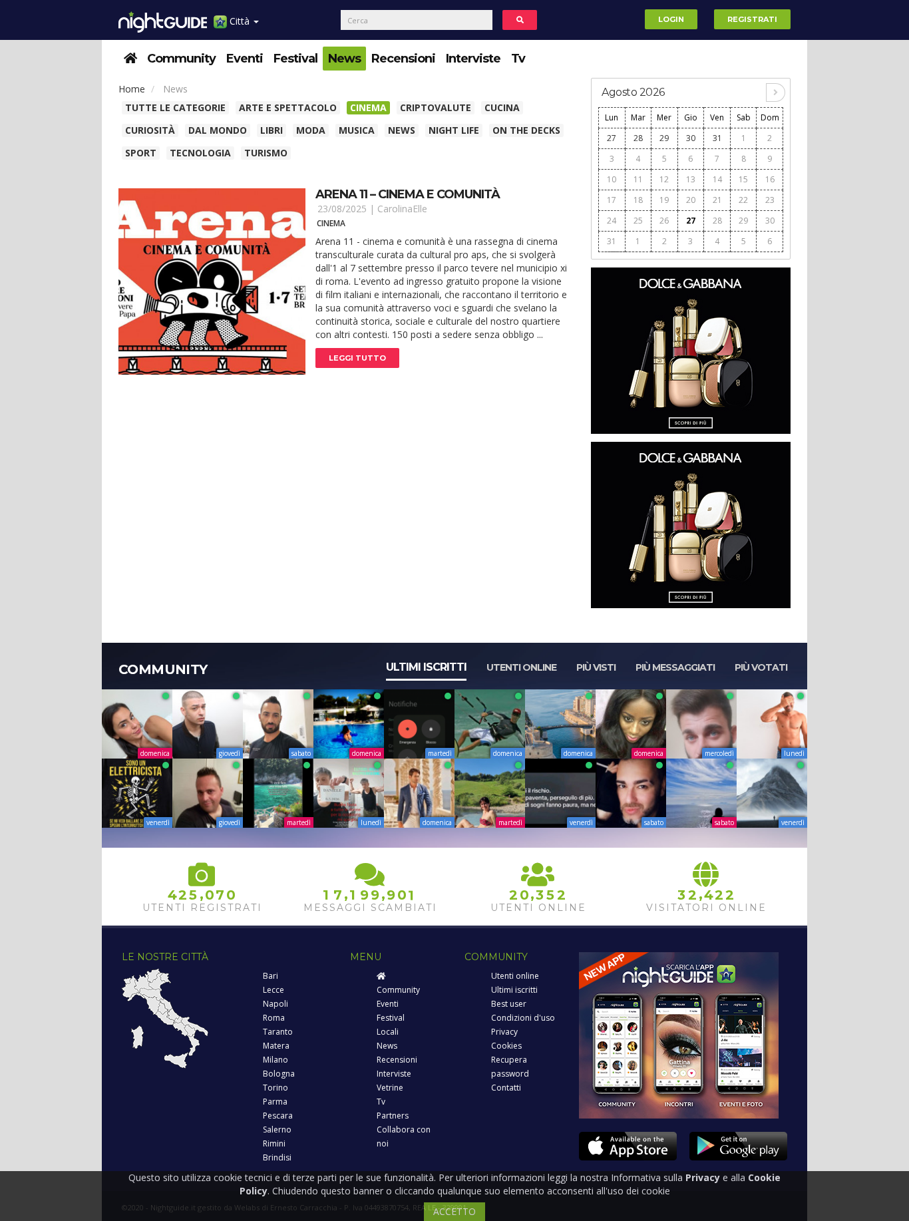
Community (181, 58)
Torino (275, 1087)
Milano (275, 1059)
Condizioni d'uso (523, 1017)
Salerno (277, 1129)
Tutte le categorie (175, 107)
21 (717, 200)
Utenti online (521, 667)
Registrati (752, 19)
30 (690, 138)
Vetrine (390, 1087)
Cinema (368, 107)
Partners (393, 1115)
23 (770, 200)
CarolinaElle (402, 208)
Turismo (265, 152)
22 (743, 200)
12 (664, 179)
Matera (276, 1045)
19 (664, 200)
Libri (271, 130)
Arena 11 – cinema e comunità (407, 194)
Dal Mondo (217, 130)
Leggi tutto (357, 358)
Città (239, 21)
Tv (518, 58)
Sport (140, 152)
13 (690, 179)
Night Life (454, 130)
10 (611, 179)
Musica (357, 130)
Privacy (504, 1031)
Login (671, 19)
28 (638, 138)
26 (664, 220)
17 (611, 200)
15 (743, 179)
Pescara (278, 1115)
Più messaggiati (675, 667)
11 (638, 179)
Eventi (244, 58)
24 (611, 220)
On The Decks (526, 130)
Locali (388, 1031)
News (344, 58)
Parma (275, 1101)
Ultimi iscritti (426, 667)
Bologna (279, 1073)
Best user (508, 1003)
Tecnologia (200, 152)
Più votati (761, 667)
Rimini (274, 1143)
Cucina (502, 107)
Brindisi (277, 1157)
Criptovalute (435, 107)
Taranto (278, 1031)
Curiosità (150, 130)
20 (690, 200)
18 (638, 200)
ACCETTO (454, 1211)
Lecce (273, 989)
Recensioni (403, 58)
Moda (310, 130)
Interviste (473, 58)
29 (664, 138)
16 (770, 179)
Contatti (506, 1087)
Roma (274, 1017)
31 (717, 138)
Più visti (596, 667)
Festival (295, 58)
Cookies (506, 1045)
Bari (270, 975)
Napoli (275, 1003)
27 (611, 138)
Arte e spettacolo (288, 107)
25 (638, 220)
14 (717, 179)
